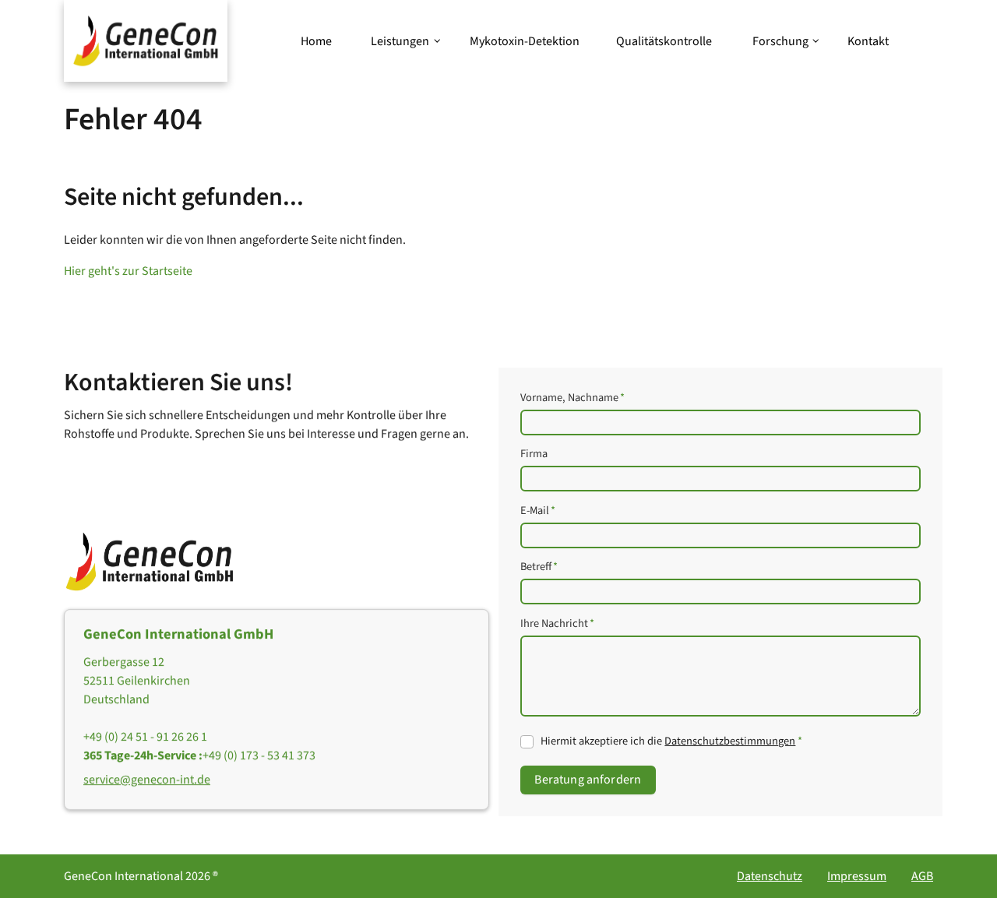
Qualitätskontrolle (664, 41)
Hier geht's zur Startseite (128, 271)
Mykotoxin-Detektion (525, 41)
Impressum (856, 876)
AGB (922, 876)
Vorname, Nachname (572, 397)
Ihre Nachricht (557, 623)
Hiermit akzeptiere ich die (671, 741)
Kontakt (868, 41)
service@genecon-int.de (146, 779)
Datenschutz (769, 876)
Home (316, 41)
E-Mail (537, 510)
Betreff (539, 567)
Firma (534, 454)
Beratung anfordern (587, 780)
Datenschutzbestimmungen (729, 741)
